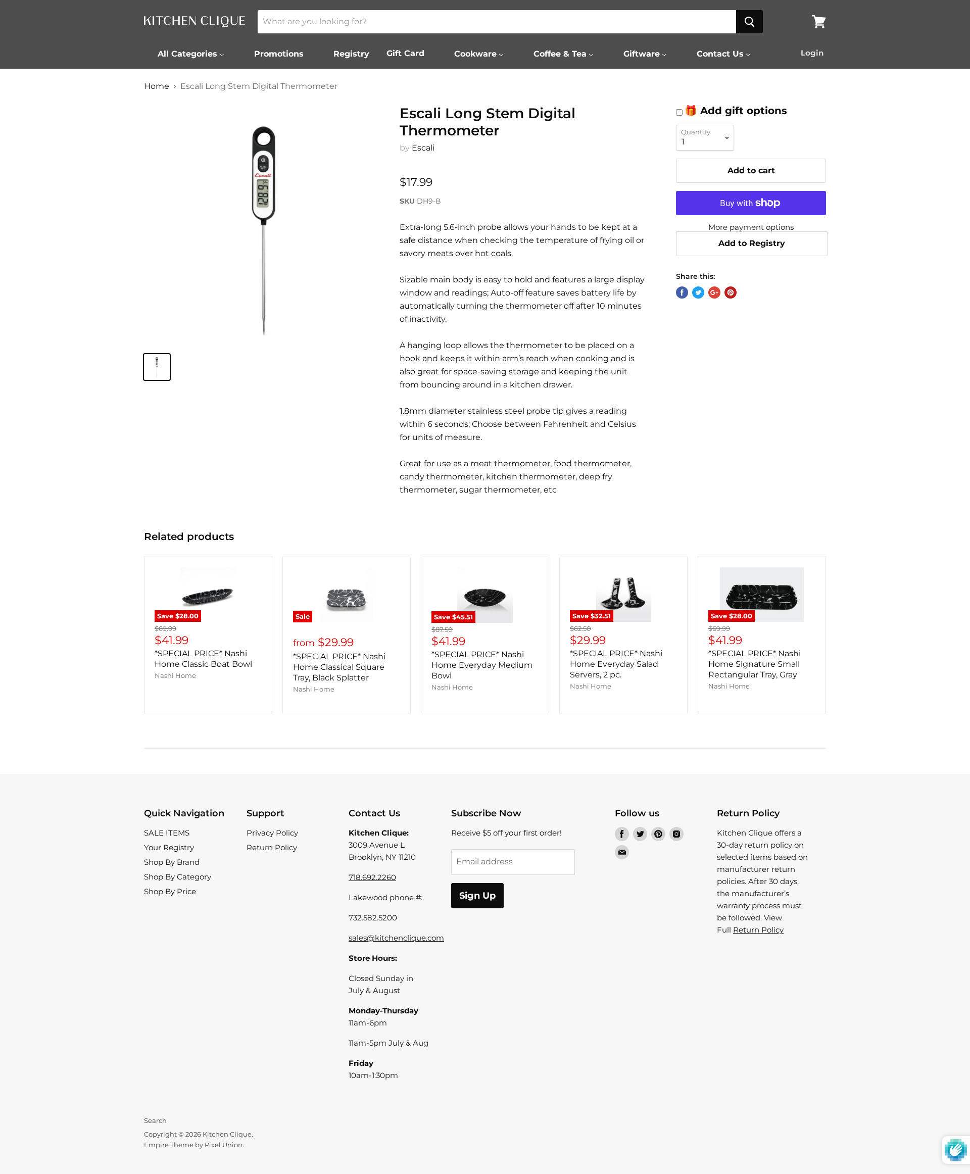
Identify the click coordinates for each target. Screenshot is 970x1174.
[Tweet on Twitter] (698, 292)
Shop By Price (170, 891)
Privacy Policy (272, 833)
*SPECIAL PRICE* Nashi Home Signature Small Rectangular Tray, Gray (754, 664)
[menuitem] (184, 53)
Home (156, 86)
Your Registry (169, 847)
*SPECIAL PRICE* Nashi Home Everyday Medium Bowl (481, 665)
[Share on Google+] (714, 292)
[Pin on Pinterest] (730, 292)
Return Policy (272, 847)
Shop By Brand (172, 862)
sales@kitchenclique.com (396, 938)
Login (812, 53)
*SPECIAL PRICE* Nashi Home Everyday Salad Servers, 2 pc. (616, 664)
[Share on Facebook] (682, 292)
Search (155, 1120)
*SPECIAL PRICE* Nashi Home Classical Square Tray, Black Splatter (339, 667)
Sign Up (477, 895)
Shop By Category (177, 877)
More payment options (751, 227)
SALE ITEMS (166, 833)
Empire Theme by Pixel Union (193, 1145)
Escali (423, 148)
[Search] (749, 21)
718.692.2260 (372, 877)
